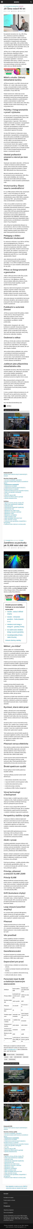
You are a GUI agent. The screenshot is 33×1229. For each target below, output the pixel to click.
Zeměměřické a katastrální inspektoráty (14, 507)
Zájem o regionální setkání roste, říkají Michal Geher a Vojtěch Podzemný (16, 440)
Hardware (15, 540)
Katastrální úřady (9, 506)
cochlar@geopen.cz (12, 1049)
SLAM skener (12, 1059)
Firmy (10, 417)
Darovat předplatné (8, 1212)
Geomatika (16, 6)
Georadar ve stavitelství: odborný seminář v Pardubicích (16, 421)
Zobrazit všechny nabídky (13, 640)
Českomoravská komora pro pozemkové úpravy (17, 490)
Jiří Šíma (9, 406)
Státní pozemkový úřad (10, 516)
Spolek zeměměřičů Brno (11, 498)
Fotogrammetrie (8, 6)
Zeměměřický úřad (9, 509)
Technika (22, 417)
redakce (14, 11)
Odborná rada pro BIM (10, 495)
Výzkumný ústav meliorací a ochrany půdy (15, 524)
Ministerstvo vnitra (9, 513)
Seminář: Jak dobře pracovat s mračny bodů (16, 458)
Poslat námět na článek (9, 1200)
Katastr (21, 6)
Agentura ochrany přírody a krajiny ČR (14, 502)
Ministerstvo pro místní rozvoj (12, 510)
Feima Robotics (19, 1054)
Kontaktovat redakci (9, 1197)
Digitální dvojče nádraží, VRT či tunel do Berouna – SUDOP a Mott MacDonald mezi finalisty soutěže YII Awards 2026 (16, 1074)
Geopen (6, 1057)
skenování (25, 1057)
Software (13, 1069)
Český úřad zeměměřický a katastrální (14, 504)
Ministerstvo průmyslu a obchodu (13, 512)
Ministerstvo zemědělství (11, 515)
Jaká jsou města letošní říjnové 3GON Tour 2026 (16, 1093)
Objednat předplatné (9, 1210)
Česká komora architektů (11, 486)
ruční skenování (17, 1057)
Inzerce (5, 1203)
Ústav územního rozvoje (11, 519)
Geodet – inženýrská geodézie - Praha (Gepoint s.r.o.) (15, 619)
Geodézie (15, 455)
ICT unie (7, 493)
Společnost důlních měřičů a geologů (14, 496)
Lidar (11, 1057)
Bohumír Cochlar (10, 1054)
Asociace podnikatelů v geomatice (13, 480)
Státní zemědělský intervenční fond (13, 518)
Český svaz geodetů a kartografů (13, 492)
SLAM (5, 1059)
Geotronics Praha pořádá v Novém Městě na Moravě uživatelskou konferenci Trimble (16, 1112)
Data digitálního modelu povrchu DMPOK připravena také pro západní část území (16, 1187)
